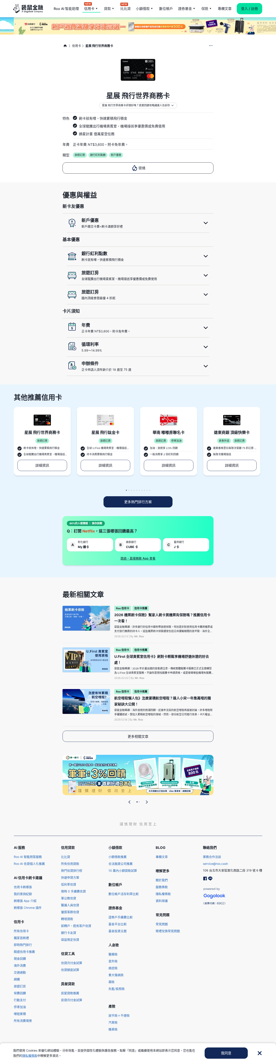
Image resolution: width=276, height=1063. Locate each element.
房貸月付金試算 (71, 1000)
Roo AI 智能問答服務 (28, 857)
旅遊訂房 (20, 986)
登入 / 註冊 (249, 8)
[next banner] (146, 802)
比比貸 (125, 8)
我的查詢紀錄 (23, 894)
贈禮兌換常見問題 (168, 931)
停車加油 (20, 1007)
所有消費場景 (23, 1020)
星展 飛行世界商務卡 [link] (99, 45)
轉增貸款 (67, 919)
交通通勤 (20, 972)
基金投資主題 (117, 931)
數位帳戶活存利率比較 (123, 894)
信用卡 (89, 8)
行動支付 (20, 1000)
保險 (204, 8)
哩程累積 (20, 1014)
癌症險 (113, 968)
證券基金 (185, 8)
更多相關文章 (138, 736)
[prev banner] (129, 802)
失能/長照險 (116, 989)
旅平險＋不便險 (119, 1015)
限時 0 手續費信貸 (73, 891)
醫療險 (113, 954)
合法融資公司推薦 (120, 863)
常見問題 (162, 924)
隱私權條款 (163, 894)
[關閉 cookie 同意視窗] (259, 1053)
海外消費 (20, 965)
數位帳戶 (166, 8)
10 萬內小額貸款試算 (122, 870)
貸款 (107, 8)
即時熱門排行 (23, 945)
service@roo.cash (215, 863)
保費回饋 (20, 993)
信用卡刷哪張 (23, 887)
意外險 (113, 961)
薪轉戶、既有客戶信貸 (76, 926)
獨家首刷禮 (21, 938)
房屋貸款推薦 (70, 993)
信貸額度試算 (70, 970)
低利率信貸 (68, 884)
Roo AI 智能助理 (66, 8)
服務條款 (162, 887)
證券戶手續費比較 (120, 917)
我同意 (226, 1053)
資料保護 (162, 901)
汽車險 (113, 1022)
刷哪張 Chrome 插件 (28, 907)
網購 (17, 979)
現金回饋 (20, 958)
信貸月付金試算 (71, 963)
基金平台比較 (117, 924)
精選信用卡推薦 (24, 951)
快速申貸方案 (70, 877)
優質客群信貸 (70, 912)
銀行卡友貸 (68, 932)
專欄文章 (225, 8)
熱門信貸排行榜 (71, 870)
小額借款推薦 (117, 857)
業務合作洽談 (212, 857)
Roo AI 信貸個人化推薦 (29, 863)
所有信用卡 (21, 931)
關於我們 (162, 880)
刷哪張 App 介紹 (25, 901)
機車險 (113, 1029)
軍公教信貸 (68, 898)
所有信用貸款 (70, 863)
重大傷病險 (116, 975)
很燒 (141, 168)
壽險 (111, 982)
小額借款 (143, 8)
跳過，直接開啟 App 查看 (138, 558)
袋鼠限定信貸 (70, 939)
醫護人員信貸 (70, 905)
